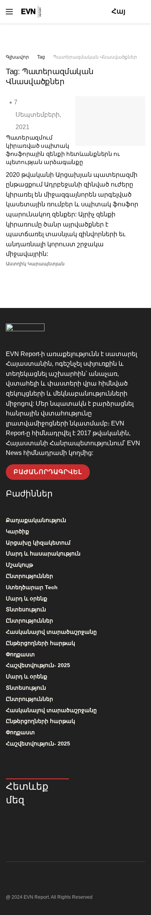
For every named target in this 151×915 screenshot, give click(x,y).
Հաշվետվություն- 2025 (38, 665)
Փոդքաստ (20, 654)
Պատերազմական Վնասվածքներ (95, 57)
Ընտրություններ (29, 576)
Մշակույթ (19, 565)
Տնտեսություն (26, 609)
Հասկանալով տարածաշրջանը (51, 632)
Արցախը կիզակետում (38, 543)
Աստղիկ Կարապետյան (35, 263)
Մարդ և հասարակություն (43, 553)
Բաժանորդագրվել (48, 472)
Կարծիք (17, 531)
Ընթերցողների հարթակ (40, 643)
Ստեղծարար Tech (32, 587)
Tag (41, 57)
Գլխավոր (17, 57)
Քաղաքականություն (36, 520)
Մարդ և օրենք (26, 598)
